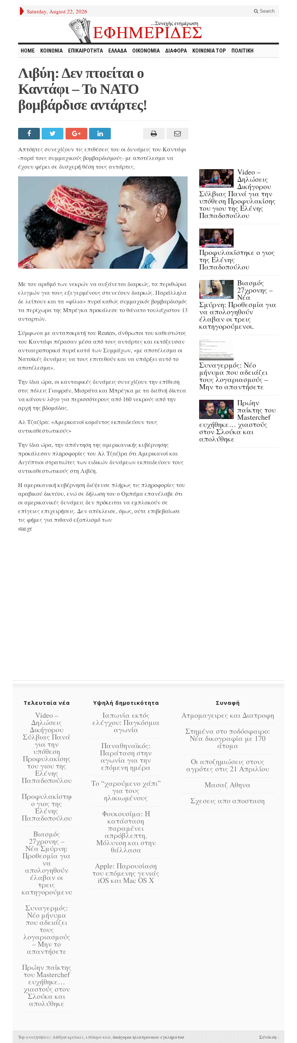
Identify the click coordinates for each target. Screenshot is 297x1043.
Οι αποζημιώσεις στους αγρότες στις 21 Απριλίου (227, 765)
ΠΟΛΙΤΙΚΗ (242, 50)
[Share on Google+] (77, 133)
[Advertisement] (103, 606)
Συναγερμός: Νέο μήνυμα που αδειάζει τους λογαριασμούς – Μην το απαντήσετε (233, 375)
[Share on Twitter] (53, 133)
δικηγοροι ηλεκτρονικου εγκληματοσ (148, 1037)
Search (266, 11)
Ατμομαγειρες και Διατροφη (227, 715)
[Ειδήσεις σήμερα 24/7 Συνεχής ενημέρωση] (148, 30)
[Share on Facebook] (30, 133)
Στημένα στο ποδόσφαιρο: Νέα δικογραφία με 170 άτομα (227, 738)
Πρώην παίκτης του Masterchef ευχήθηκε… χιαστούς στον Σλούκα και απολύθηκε (237, 421)
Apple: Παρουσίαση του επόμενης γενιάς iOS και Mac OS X (125, 873)
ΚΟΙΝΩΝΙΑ (51, 50)
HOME (28, 50)
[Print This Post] (152, 133)
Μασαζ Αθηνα (228, 784)
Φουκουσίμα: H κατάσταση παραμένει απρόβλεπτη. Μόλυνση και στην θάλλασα (126, 832)
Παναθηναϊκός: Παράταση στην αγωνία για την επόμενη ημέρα (126, 756)
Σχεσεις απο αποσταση (228, 800)
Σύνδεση (267, 1037)
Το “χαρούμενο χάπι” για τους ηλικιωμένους (126, 790)
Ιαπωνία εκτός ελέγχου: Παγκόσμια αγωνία (126, 722)
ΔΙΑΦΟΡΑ (176, 50)
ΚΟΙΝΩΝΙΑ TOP (209, 50)
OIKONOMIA (146, 50)
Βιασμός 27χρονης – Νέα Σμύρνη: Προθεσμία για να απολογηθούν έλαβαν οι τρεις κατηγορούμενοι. (237, 304)
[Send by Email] (176, 133)
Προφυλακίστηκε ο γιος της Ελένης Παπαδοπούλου (49, 807)
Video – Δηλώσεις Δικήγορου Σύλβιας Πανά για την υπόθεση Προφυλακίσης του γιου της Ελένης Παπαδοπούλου (237, 193)
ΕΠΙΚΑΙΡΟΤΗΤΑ (85, 50)
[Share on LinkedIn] (101, 133)
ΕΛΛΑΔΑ (117, 50)
